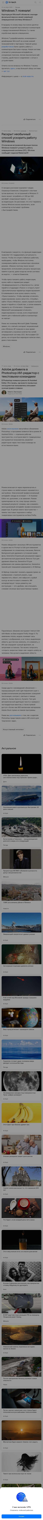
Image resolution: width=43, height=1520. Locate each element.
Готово (21, 1516)
